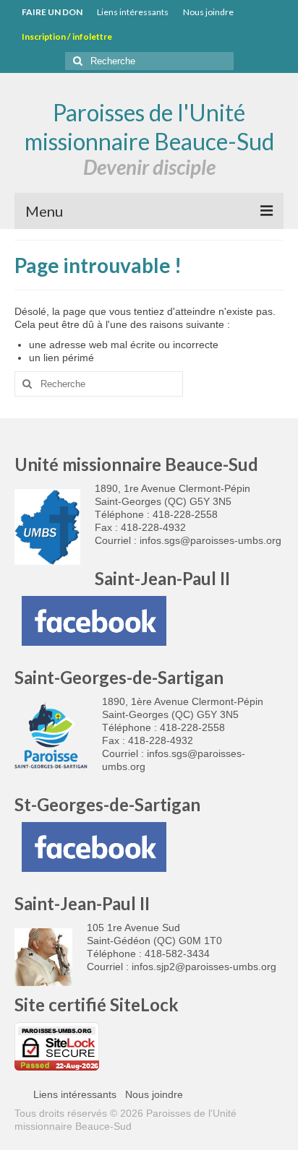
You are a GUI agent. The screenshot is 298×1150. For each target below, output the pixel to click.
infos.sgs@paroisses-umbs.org (210, 540)
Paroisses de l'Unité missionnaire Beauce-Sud (149, 126)
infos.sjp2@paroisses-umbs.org (204, 966)
